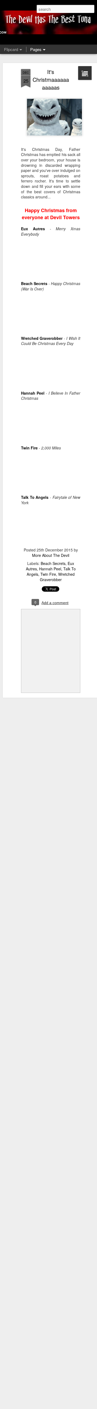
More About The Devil (50, 555)
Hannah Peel (50, 568)
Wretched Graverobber (57, 576)
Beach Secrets (53, 563)
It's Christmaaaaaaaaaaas (51, 79)
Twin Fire (48, 574)
